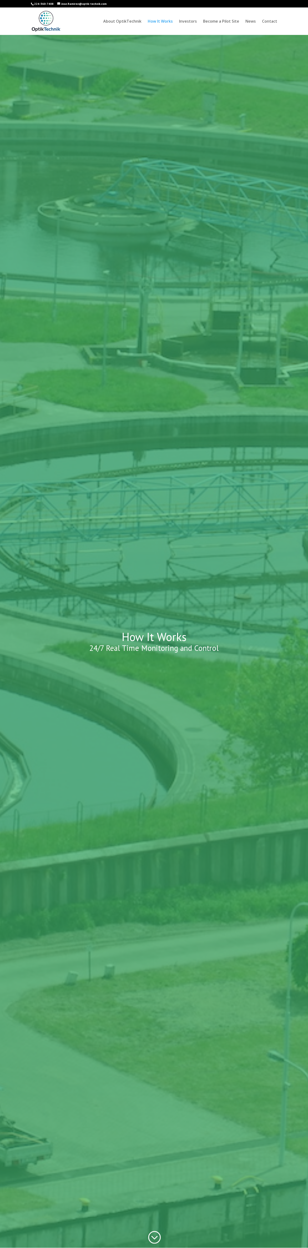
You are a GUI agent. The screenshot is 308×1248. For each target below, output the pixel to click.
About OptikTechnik (122, 22)
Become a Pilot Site (221, 22)
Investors (188, 22)
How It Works (160, 22)
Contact (269, 22)
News (250, 22)
